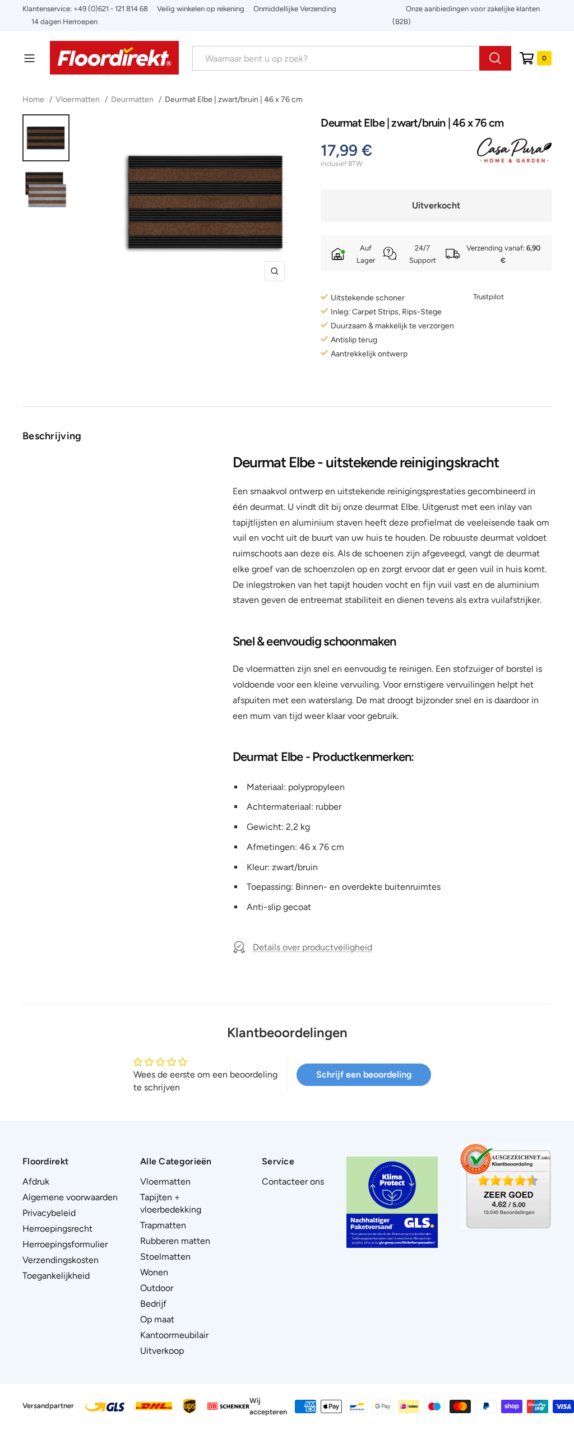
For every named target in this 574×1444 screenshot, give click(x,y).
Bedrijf (153, 1303)
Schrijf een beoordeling (364, 1074)
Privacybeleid (49, 1213)
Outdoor (156, 1288)
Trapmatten (163, 1225)
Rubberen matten (175, 1241)
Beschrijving (52, 436)
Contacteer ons (293, 1181)
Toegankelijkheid (56, 1275)
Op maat (157, 1319)
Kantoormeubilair (174, 1335)
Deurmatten (132, 99)
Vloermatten (77, 99)
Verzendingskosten (60, 1260)
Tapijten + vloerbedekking (170, 1203)
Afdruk (35, 1181)
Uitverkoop (162, 1350)
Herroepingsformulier (65, 1244)
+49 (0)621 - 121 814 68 (110, 8)
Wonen (154, 1272)
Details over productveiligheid (312, 947)
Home (34, 99)
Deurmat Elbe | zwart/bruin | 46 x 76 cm (234, 99)
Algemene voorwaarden (70, 1197)
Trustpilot (488, 296)
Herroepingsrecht (57, 1228)
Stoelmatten (165, 1256)
